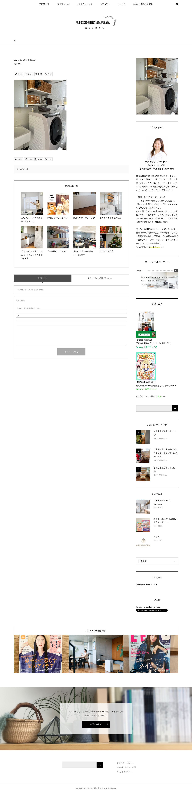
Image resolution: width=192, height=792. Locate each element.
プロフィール (63, 4)
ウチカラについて (84, 4)
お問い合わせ (96, 724)
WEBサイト (44, 4)
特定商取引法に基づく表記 (127, 767)
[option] (41, 654)
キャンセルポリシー (124, 772)
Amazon (139, 347)
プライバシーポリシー (125, 763)
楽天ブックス (151, 347)
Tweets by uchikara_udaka (148, 607)
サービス (121, 4)
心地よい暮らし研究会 (143, 4)
